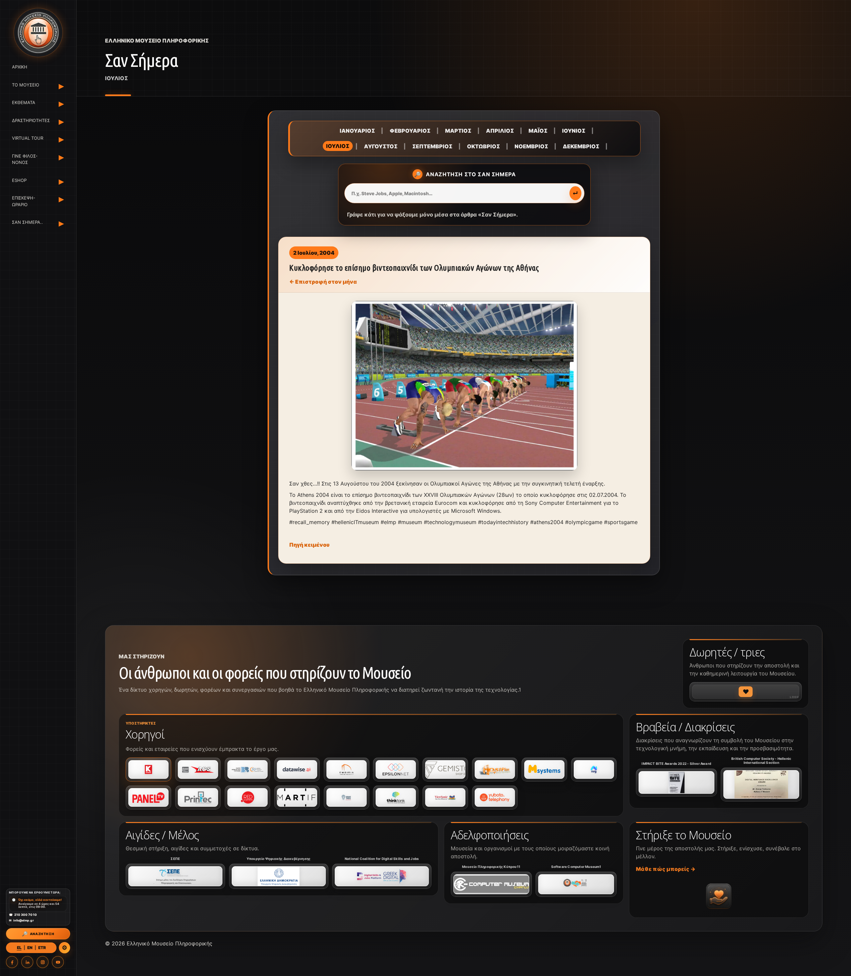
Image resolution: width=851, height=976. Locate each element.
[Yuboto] (495, 797)
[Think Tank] (396, 797)
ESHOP (19, 180)
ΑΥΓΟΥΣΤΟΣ (381, 146)
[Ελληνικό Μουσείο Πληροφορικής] (38, 32)
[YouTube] (58, 962)
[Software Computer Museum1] (576, 884)
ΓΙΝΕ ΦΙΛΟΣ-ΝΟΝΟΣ (25, 159)
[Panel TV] (148, 797)
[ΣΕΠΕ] (175, 876)
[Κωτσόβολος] (148, 769)
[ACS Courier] (198, 769)
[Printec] (198, 797)
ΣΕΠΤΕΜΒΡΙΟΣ (432, 146)
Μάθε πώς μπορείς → (665, 869)
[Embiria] (346, 769)
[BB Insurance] (247, 769)
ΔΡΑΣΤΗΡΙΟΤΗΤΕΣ (30, 120)
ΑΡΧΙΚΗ (19, 67)
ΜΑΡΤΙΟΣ (458, 130)
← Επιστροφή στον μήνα (323, 281)
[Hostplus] (495, 769)
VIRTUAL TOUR (27, 138)
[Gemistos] (445, 769)
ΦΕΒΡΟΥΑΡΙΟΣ (410, 130)
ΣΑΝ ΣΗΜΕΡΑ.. (27, 222)
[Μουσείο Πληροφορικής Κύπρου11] (491, 884)
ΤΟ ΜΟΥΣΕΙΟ (25, 84)
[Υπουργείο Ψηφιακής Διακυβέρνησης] (278, 876)
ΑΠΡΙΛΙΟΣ (500, 130)
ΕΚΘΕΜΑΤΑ (23, 102)
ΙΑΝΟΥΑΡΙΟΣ (357, 130)
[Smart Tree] (346, 797)
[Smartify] (297, 797)
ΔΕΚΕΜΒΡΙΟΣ (581, 146)
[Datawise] (297, 769)
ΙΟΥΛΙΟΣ (337, 146)
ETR (42, 947)
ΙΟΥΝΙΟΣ (573, 130)
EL (19, 947)
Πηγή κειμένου (309, 544)
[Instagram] (43, 962)
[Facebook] (12, 962)
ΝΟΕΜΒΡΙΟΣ (531, 146)
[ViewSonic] (445, 797)
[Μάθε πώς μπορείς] (718, 896)
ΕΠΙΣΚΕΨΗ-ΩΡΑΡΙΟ (23, 201)
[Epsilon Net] (396, 769)
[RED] (247, 797)
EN (30, 947)
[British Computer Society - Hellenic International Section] (761, 784)
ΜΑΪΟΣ (538, 130)
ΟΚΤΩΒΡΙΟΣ (483, 146)
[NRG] (594, 769)
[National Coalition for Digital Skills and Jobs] (381, 876)
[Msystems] (544, 769)
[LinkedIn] (27, 962)
